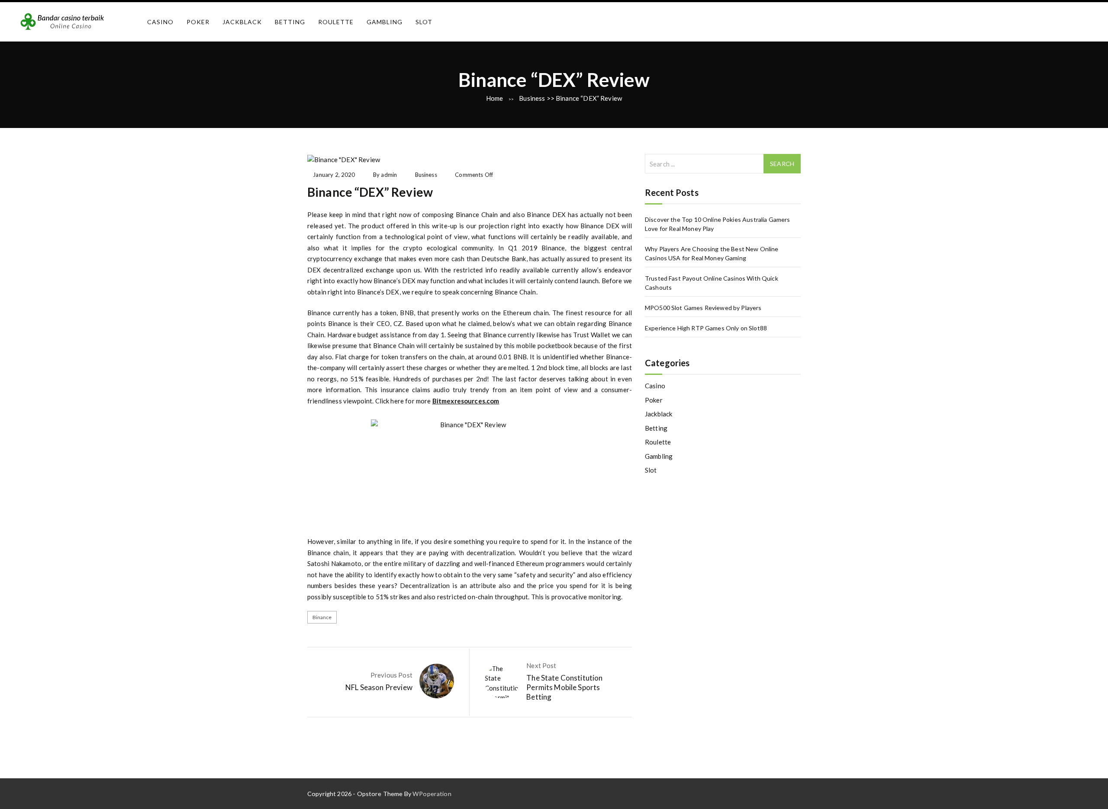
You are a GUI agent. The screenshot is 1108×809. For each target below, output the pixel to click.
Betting (290, 22)
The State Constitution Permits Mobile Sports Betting (564, 687)
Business (532, 98)
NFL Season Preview (378, 687)
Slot (424, 22)
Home (494, 98)
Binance (322, 617)
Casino (160, 22)
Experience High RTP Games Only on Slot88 (706, 328)
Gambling (385, 22)
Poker (198, 22)
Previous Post (391, 675)
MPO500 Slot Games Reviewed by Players (703, 307)
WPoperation (431, 793)
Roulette (336, 22)
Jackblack (242, 22)
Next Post (541, 665)
